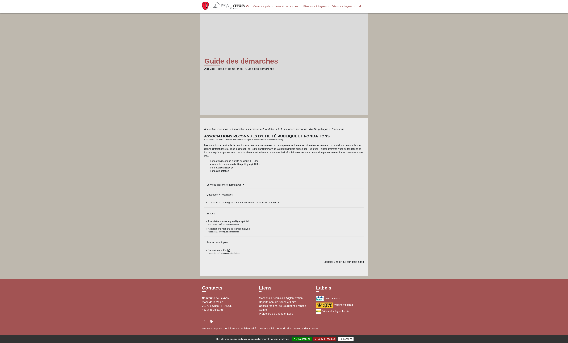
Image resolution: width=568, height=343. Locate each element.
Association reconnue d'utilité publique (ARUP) (234, 164)
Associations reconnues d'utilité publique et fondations (312, 129)
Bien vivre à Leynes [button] (315, 6)
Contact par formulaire (216, 313)
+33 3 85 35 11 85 (212, 309)
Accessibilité (266, 328)
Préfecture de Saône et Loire (276, 313)
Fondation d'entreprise (222, 167)
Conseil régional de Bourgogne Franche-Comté (283, 307)
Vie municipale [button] (262, 6)
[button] (247, 6)
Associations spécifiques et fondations (254, 129)
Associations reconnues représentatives (229, 229)
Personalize (345, 339)
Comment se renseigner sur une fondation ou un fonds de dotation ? (243, 202)
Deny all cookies (326, 339)
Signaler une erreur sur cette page (343, 261)
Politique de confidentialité (240, 328)
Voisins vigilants (343, 304)
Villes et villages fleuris (335, 311)
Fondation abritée (219, 250)
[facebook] (205, 321)
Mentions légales (212, 328)
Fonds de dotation (219, 171)
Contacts (212, 288)
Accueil (209, 68)
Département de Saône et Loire (277, 302)
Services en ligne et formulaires (224, 184)
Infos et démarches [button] (287, 6)
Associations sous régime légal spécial (228, 221)
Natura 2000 (332, 298)
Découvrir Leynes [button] (342, 6)
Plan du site (284, 328)
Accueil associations (216, 129)
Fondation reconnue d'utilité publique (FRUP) (234, 161)
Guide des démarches (259, 68)
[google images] (212, 321)
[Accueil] (220, 6)
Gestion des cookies (306, 328)
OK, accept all (302, 339)
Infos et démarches (230, 68)
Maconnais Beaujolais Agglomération (281, 298)
